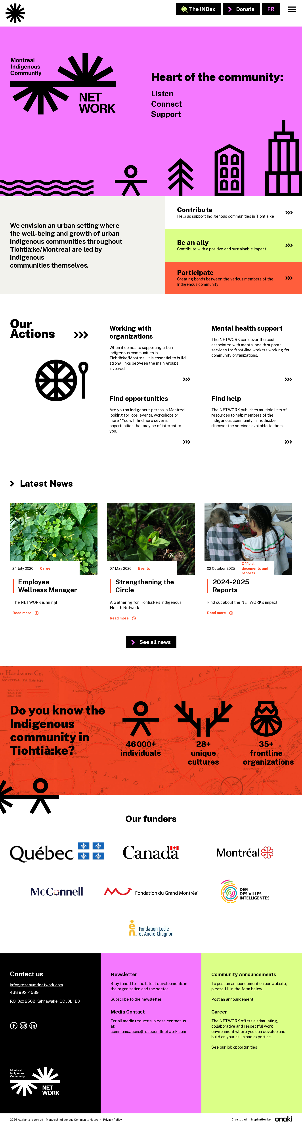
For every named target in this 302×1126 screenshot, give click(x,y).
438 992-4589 (24, 992)
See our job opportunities (234, 1047)
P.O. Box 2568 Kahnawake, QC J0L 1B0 (45, 1001)
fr (270, 9)
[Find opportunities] (149, 420)
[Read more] (53, 566)
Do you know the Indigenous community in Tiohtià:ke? (57, 730)
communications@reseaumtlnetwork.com (148, 1031)
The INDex (202, 9)
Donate (245, 9)
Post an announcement (232, 999)
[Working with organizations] (149, 354)
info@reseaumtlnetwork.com (36, 985)
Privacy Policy (112, 1119)
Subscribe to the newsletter (136, 999)
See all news (155, 642)
